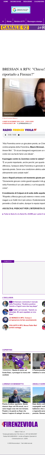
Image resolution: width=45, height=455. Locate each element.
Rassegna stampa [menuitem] (34, 21)
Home (6, 1)
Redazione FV (9, 123)
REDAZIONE (27, 1)
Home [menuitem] (9, 21)
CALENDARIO (39, 1)
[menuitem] (3, 21)
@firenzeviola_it (25, 123)
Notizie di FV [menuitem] (19, 21)
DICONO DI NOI (15, 1)
